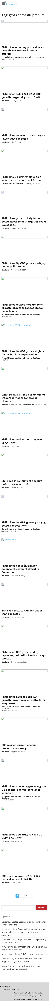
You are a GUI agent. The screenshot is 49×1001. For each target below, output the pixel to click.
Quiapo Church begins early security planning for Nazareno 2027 (23, 941)
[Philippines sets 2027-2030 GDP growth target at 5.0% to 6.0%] (24, 79)
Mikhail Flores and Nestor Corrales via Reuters (22, 57)
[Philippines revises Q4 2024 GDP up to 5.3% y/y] (24, 424)
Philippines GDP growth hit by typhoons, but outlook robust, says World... (23, 655)
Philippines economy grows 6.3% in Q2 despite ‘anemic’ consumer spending (23, 789)
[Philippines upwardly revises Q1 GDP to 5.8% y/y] (24, 819)
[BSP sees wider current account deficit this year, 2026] (24, 466)
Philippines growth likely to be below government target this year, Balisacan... (24, 221)
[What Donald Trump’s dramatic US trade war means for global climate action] (24, 379)
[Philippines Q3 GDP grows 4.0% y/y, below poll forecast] (24, 248)
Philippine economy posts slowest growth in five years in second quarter (23, 50)
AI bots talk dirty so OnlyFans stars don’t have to (24, 954)
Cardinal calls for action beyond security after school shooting (23, 923)
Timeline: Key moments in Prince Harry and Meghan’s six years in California (21, 960)
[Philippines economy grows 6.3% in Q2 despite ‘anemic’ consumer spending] (24, 771)
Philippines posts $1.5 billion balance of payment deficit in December (20, 569)
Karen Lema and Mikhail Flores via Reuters (20, 529)
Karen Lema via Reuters (12, 184)
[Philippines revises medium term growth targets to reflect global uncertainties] (24, 289)
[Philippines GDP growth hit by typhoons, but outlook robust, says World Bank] (24, 637)
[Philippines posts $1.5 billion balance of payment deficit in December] (24, 550)
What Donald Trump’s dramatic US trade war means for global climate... (23, 398)
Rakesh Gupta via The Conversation (17, 405)
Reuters (5, 101)
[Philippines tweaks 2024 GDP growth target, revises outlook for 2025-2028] (24, 681)
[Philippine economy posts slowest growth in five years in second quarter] (24, 32)
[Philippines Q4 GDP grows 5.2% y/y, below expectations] (24, 507)
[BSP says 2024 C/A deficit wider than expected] (24, 595)
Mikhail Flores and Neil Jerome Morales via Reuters (20, 797)
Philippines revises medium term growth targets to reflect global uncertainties (22, 308)
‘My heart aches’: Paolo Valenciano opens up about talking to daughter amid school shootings (23, 932)
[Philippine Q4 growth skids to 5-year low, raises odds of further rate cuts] (24, 162)
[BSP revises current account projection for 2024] (24, 730)
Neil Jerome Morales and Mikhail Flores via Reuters (20, 707)
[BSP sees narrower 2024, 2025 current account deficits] (24, 861)
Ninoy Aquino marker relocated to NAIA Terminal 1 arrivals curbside (20, 967)
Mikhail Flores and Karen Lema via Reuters (20, 315)
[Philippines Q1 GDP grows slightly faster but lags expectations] (24, 336)
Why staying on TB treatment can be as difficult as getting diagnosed (24, 948)
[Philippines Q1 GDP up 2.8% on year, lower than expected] (24, 120)
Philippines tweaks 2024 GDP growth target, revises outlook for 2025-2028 (23, 700)
